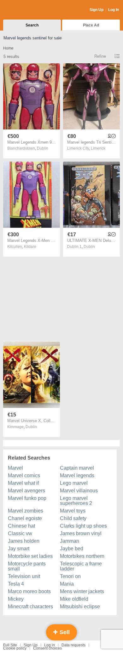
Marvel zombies (25, 510)
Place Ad (91, 25)
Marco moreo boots (29, 591)
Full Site (10, 645)
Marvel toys (72, 510)
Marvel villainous (79, 490)
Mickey (16, 599)
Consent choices (47, 648)
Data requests (73, 645)
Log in (49, 645)
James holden (23, 541)
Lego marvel (74, 483)
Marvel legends (77, 475)
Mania (67, 584)
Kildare (30, 246)
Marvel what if (23, 483)
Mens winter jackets (82, 591)
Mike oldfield (74, 599)
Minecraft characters (30, 606)
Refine (100, 56)
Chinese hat (21, 526)
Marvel (15, 468)
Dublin (42, 148)
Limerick (98, 148)
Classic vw (20, 533)
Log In (113, 10)
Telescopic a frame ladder (81, 566)
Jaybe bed (71, 548)
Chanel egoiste (25, 518)
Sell (64, 632)
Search (32, 25)
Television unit (24, 576)
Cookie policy (14, 648)
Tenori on (70, 576)
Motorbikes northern (82, 556)
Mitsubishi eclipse (80, 606)
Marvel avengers (26, 490)
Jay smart (18, 548)
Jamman (69, 541)
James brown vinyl (81, 533)
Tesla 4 (16, 584)
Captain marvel (77, 468)
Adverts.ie (28, 10)
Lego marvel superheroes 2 (76, 500)
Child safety (73, 518)
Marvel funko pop (27, 498)
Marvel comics (24, 475)
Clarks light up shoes (83, 526)
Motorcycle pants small (27, 566)
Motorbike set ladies (30, 556)
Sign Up (96, 10)
